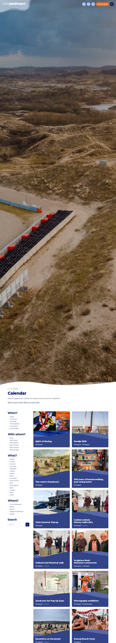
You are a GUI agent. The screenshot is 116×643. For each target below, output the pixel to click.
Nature (12, 509)
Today (12, 416)
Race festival (14, 485)
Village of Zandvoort (17, 511)
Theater (12, 490)
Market (12, 473)
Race (11, 483)
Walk (11, 492)
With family (13, 440)
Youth (12, 495)
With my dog (14, 450)
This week (13, 421)
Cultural (12, 464)
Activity (12, 459)
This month (13, 426)
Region (12, 514)
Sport (12, 488)
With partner (14, 442)
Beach (12, 506)
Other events (14, 480)
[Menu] (112, 4)
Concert (12, 461)
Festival (12, 471)
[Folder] (84, 4)
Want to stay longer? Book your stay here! (23, 402)
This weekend (14, 424)
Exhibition (13, 468)
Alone (12, 438)
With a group (14, 447)
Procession (13, 478)
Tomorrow (13, 419)
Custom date (14, 428)
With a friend (14, 445)
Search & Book (102, 4)
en (89, 4)
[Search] (93, 4)
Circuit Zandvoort (16, 504)
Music (12, 476)
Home (10, 389)
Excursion (13, 466)
